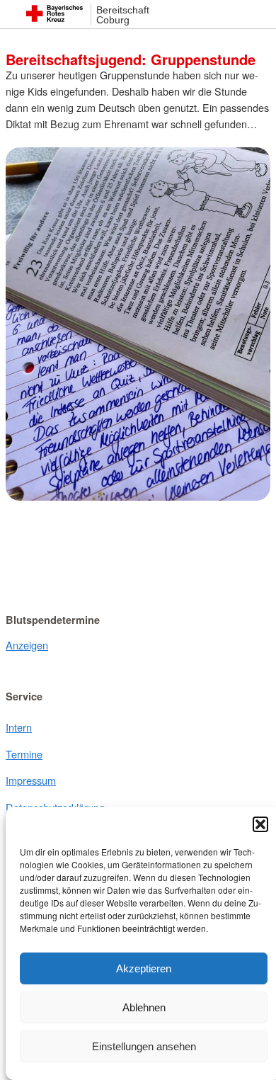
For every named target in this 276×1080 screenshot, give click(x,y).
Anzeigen (27, 644)
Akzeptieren (143, 968)
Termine (24, 753)
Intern (19, 727)
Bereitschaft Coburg (122, 15)
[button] (260, 824)
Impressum (31, 780)
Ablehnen (144, 1007)
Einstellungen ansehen (144, 1046)
